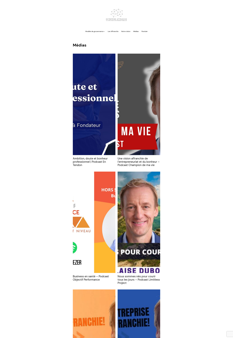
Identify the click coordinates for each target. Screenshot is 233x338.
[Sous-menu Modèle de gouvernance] (104, 31)
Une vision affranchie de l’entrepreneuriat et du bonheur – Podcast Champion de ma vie (139, 162)
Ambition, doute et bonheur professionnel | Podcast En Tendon (90, 162)
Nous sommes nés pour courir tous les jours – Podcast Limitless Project (139, 280)
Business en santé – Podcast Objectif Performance (91, 278)
